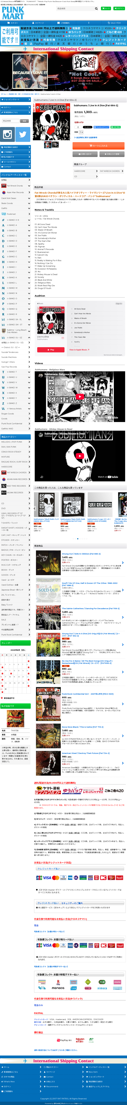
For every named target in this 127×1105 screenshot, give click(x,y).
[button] (89, 23)
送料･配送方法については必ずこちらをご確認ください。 (56, 1050)
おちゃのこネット (60, 1103)
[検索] (96, 8)
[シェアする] (78, 127)
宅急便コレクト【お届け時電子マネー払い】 (51, 966)
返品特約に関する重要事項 (86, 137)
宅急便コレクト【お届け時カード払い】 (49, 931)
